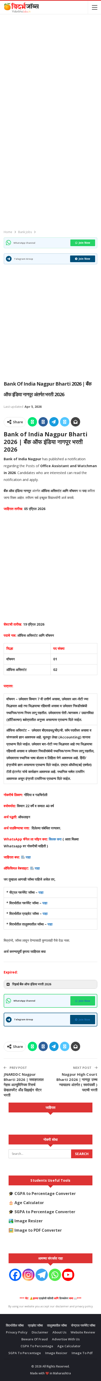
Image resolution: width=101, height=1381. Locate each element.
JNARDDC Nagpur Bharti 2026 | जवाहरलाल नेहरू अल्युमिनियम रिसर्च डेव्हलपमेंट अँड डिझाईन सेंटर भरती (24, 1084)
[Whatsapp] (55, 1275)
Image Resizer (28, 1221)
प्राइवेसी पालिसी (46, 1298)
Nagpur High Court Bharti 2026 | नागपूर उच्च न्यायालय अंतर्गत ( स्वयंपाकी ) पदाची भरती (76, 1082)
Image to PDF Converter (38, 1230)
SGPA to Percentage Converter (44, 1211)
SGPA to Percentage (24, 1353)
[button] (50, 984)
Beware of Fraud (34, 1339)
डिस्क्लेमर (63, 1298)
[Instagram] (28, 1275)
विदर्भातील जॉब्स (15, 1325)
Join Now (84, 242)
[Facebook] (15, 1275)
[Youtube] (68, 1275)
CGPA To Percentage (37, 1346)
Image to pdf (82, 1353)
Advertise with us (66, 1339)
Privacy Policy (16, 1332)
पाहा (28, 857)
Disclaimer (40, 1332)
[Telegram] (42, 1275)
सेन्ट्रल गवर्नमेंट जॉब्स (83, 1325)
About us (59, 1332)
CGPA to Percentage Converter (45, 1193)
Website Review (83, 1332)
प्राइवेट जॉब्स (35, 1325)
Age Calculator (29, 1202)
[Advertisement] (50, 68)
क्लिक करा (56, 839)
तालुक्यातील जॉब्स (57, 1325)
